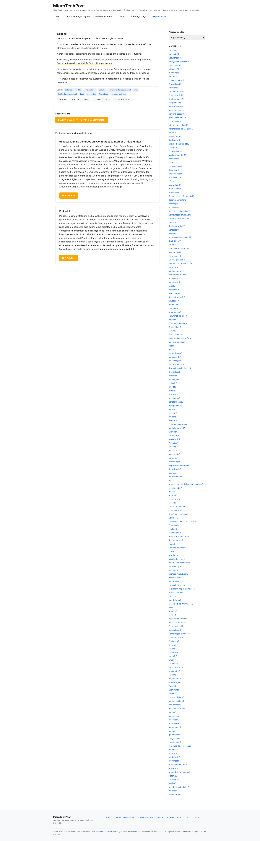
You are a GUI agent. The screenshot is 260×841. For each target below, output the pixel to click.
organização (175, 312)
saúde (172, 245)
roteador (173, 768)
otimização (175, 207)
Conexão (173, 518)
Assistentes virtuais (178, 619)
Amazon (173, 611)
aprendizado (175, 357)
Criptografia (175, 121)
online (172, 390)
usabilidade (175, 252)
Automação (175, 73)
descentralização (177, 297)
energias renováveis (178, 574)
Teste (172, 544)
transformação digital (179, 787)
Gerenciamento (176, 334)
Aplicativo (174, 290)
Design (173, 147)
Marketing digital (177, 428)
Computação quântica (179, 634)
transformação (176, 402)
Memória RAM (176, 663)
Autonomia (174, 499)
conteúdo (173, 570)
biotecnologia (175, 566)
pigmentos (91, 94)
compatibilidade (176, 697)
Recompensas (176, 540)
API (171, 607)
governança (175, 734)
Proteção (174, 192)
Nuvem (172, 675)
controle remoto (176, 364)
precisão (173, 394)
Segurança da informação (181, 196)
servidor (173, 596)
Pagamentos (175, 678)
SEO (171, 349)
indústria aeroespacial (67, 94)
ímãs (136, 90)
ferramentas (175, 727)
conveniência (175, 705)
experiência (174, 723)
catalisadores (90, 90)
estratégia (174, 379)
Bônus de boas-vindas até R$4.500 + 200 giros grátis (84, 63)
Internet (173, 76)
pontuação (174, 753)
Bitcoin (172, 319)
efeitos (172, 712)
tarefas (172, 783)
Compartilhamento (178, 323)
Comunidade (175, 327)
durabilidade (175, 469)
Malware (173, 267)
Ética (172, 286)
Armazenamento (177, 117)
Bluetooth (173, 420)
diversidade (174, 372)
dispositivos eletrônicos (180, 368)
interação (174, 159)
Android (173, 495)
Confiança (174, 641)
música (172, 387)
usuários (173, 791)
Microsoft (173, 432)
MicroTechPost (69, 5)
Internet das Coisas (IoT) (181, 263)
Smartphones (175, 353)
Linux (121, 16)
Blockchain (175, 65)
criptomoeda (175, 462)
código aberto (176, 271)
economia (174, 233)
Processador (175, 533)
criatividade (175, 185)
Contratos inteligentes (179, 424)
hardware (173, 304)
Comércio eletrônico (178, 514)
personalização (177, 114)
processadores (176, 592)
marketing (174, 278)
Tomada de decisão (178, 548)
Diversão (173, 652)
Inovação (174, 54)
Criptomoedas (176, 99)
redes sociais (175, 488)
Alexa (172, 491)
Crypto (172, 645)
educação (174, 301)
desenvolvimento (177, 200)
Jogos (173, 132)
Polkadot (64, 211)
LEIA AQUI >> (68, 195)
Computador (175, 630)
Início (58, 16)
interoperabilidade (178, 274)
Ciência (172, 503)
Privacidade (175, 84)
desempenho (176, 106)
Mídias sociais (176, 667)
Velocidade (174, 293)
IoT (171, 181)
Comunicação (176, 95)
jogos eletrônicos (177, 585)
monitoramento (176, 476)
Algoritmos (175, 256)
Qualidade (174, 140)
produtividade (176, 188)
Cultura (172, 331)
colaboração (175, 174)
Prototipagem (175, 682)
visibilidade (174, 794)
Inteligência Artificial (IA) (180, 338)
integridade (174, 738)
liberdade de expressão (180, 746)
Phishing (173, 446)
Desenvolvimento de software (183, 521)
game (172, 731)
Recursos (173, 450)
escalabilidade (176, 577)
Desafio (173, 648)
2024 (196, 817)
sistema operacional (179, 248)
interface (173, 308)
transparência (175, 405)
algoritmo (173, 555)
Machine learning (177, 342)
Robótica (174, 170)
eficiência (174, 69)
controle (173, 458)
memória (173, 749)
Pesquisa (173, 443)
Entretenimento (177, 151)
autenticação (175, 360)
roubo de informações (179, 772)
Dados (173, 162)
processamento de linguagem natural (186, 484)
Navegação (174, 439)
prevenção (174, 761)
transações (174, 398)
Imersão (173, 656)
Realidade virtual (177, 226)
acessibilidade (176, 110)
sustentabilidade (177, 91)
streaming (174, 282)
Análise (172, 615)
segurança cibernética (180, 211)
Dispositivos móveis (179, 218)
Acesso (173, 413)
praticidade (174, 757)
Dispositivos (175, 166)
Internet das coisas (178, 125)
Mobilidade (174, 435)
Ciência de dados (177, 506)
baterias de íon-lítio (73, 90)
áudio (172, 409)
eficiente (173, 376)
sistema (173, 776)
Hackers (173, 529)
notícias (173, 480)
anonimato (174, 690)
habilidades (174, 581)
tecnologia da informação (181, 604)
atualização (174, 454)
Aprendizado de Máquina (181, 129)
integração (174, 203)
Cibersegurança (138, 16)
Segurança (175, 58)
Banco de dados (177, 622)
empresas (174, 716)
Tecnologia (103, 94)
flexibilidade (175, 241)
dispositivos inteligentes (180, 465)
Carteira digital (176, 626)
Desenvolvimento (104, 16)
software (174, 88)
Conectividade (176, 80)
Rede (171, 346)
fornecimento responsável (120, 90)
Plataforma (175, 136)
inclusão (173, 383)
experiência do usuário (180, 237)
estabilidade (175, 720)
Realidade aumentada (179, 536)
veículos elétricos (118, 94)
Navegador (174, 671)
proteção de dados (178, 764)
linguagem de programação (182, 589)
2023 (187, 817)
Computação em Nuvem (181, 215)
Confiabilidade (176, 637)
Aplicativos (175, 177)
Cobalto (102, 90)
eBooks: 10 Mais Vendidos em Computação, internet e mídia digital (100, 141)
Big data (173, 417)
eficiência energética (179, 144)
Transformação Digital (78, 16)
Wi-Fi (172, 551)
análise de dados (177, 155)
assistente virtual (177, 559)
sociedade (174, 779)
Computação (175, 510)
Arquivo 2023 (159, 16)
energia (172, 473)
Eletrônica (174, 222)
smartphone (175, 600)
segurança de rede (178, 316)
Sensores (174, 230)
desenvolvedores (177, 708)
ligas (82, 94)
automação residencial (179, 562)
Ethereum (174, 525)
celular (172, 693)
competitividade (176, 701)
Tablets (172, 686)
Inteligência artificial (179, 61)
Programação (176, 102)
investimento (175, 742)
